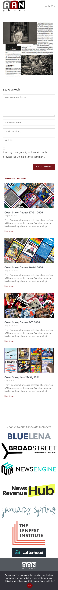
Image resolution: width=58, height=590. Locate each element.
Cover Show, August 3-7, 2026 (22, 322)
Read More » (9, 231)
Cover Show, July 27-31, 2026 (21, 377)
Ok (29, 585)
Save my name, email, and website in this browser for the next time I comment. (26, 154)
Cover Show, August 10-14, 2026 (23, 267)
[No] (54, 580)
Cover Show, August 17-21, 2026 (23, 212)
